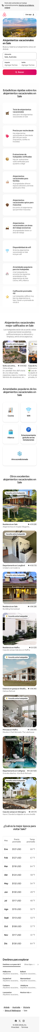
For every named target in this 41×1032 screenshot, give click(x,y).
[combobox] (20, 57)
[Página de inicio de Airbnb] (4, 14)
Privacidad (15, 1027)
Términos (24, 1027)
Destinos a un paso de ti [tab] (12, 964)
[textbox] (11, 65)
